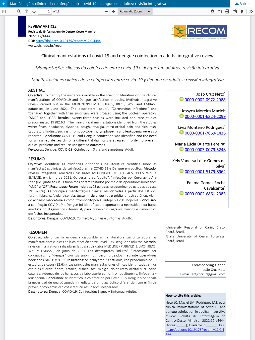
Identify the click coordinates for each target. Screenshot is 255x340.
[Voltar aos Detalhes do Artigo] (3, 3)
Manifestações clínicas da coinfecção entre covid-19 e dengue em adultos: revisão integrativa (88, 3)
